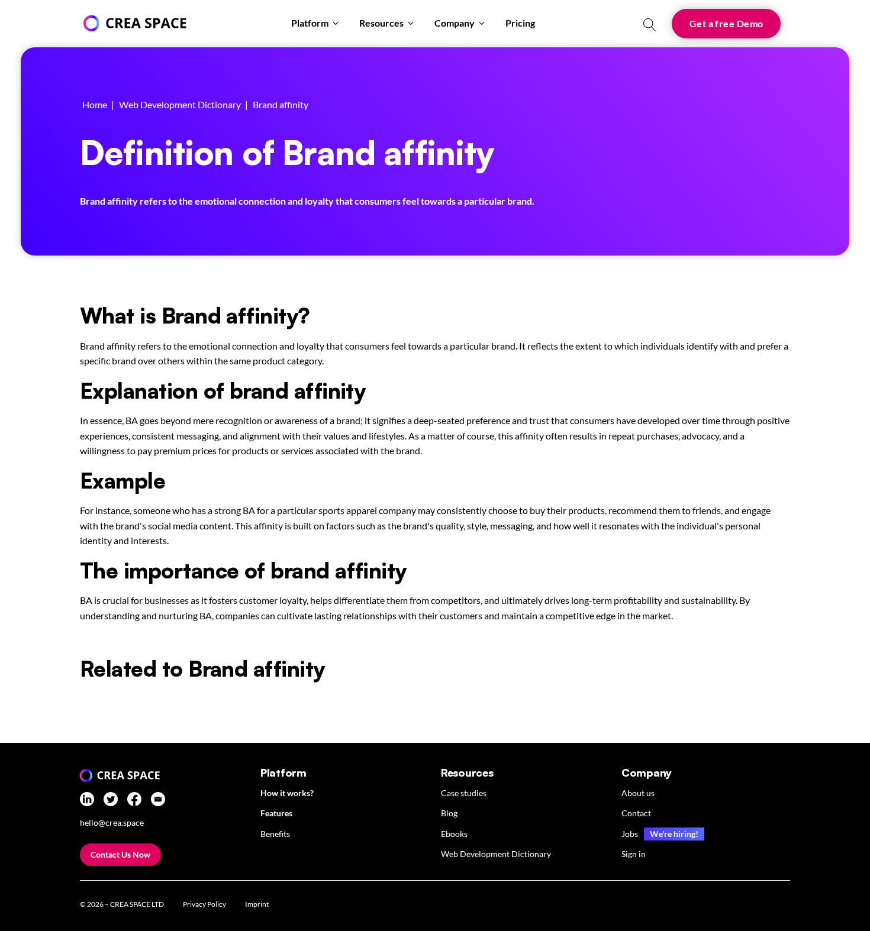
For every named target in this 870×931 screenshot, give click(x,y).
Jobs (629, 834)
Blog (449, 813)
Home (94, 104)
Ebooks (454, 834)
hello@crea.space (112, 822)
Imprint (257, 904)
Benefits (275, 834)
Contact (636, 813)
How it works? (287, 793)
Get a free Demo (726, 23)
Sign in (633, 854)
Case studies (463, 793)
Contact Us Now (120, 854)
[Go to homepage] (133, 23)
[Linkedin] (87, 801)
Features (276, 813)
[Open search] (650, 25)
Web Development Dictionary (180, 104)
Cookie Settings (320, 905)
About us (638, 793)
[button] (316, 23)
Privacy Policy (204, 904)
